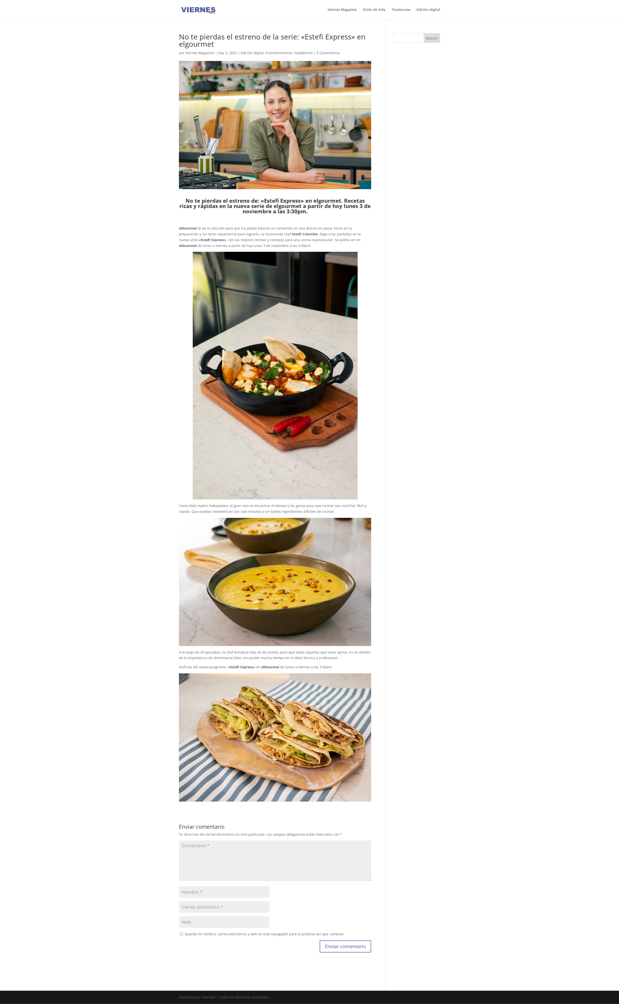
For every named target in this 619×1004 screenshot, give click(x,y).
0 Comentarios (328, 53)
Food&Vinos (303, 53)
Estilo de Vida (374, 10)
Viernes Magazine (342, 10)
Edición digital (428, 10)
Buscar (431, 38)
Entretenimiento (279, 53)
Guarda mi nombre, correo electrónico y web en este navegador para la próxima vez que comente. (264, 934)
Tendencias (401, 10)
